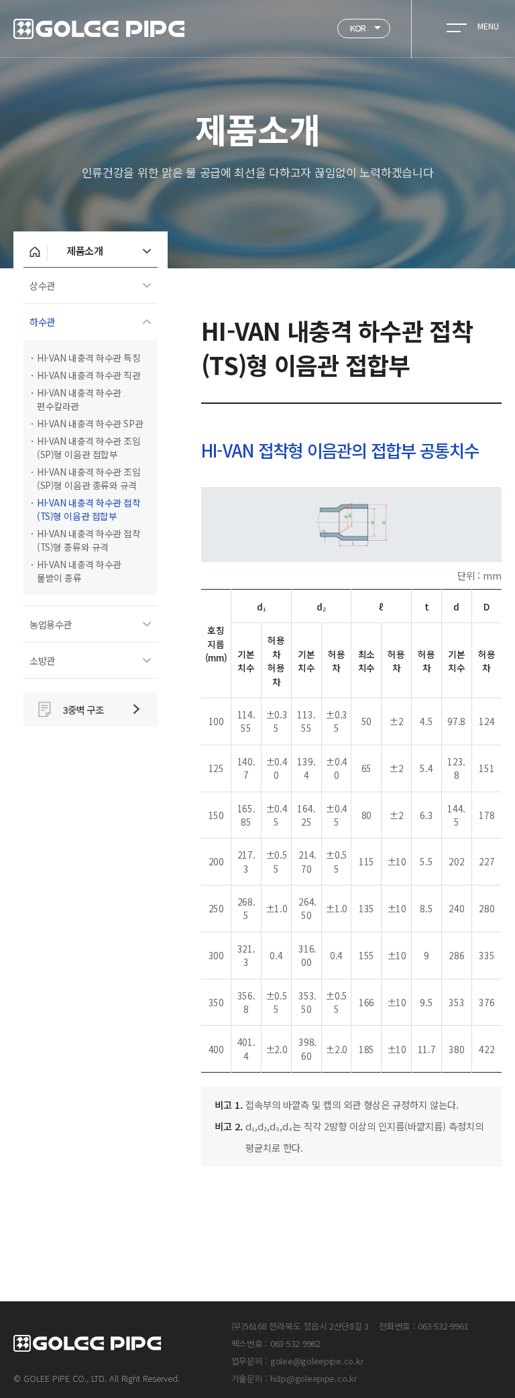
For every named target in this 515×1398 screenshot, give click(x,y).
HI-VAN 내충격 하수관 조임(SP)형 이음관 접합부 (89, 447)
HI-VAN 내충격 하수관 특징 (89, 357)
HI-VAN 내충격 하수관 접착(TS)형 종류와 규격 (89, 540)
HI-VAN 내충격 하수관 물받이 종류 (79, 570)
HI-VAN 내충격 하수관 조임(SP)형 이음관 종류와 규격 (89, 478)
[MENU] (457, 26)
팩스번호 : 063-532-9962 (276, 1343)
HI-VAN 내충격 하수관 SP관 (90, 423)
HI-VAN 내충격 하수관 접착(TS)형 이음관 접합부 (89, 509)
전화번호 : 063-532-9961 (423, 1326)
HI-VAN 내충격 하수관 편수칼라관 (79, 399)
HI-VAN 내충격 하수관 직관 (89, 375)
